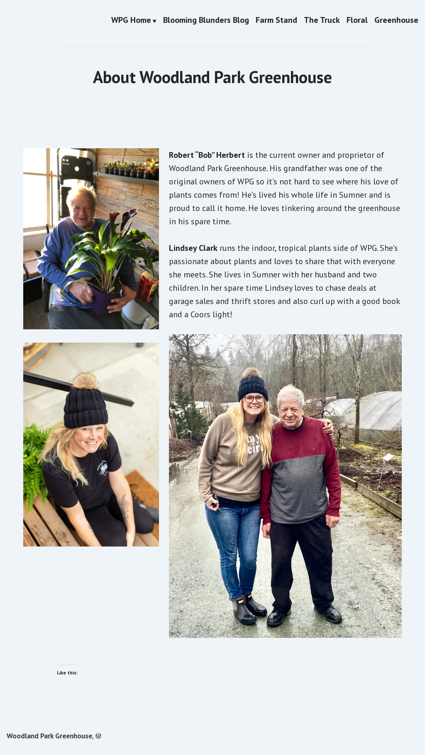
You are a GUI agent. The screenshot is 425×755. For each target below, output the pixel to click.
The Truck (322, 20)
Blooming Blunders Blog (206, 20)
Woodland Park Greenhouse (49, 735)
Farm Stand (276, 20)
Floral (357, 20)
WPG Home (131, 20)
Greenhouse (396, 20)
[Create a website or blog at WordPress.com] (98, 735)
